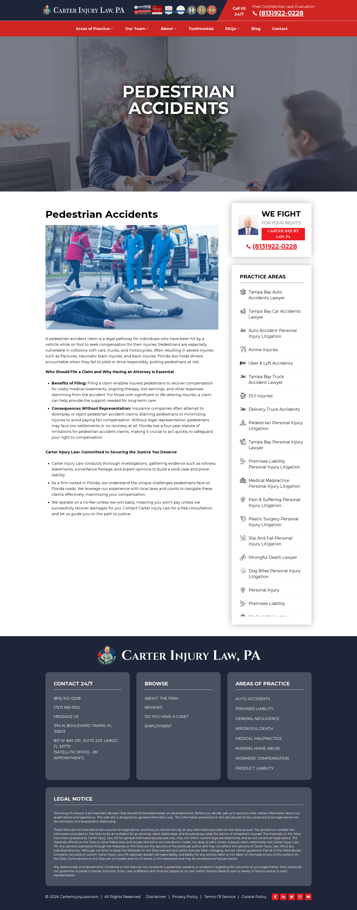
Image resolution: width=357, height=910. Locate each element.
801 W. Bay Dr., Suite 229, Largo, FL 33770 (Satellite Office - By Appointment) (86, 749)
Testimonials (201, 28)
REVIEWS (153, 707)
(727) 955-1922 (67, 707)
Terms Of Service (220, 896)
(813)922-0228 (281, 13)
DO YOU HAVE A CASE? (166, 716)
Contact (280, 28)
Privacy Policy (185, 896)
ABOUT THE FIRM (161, 698)
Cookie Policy (254, 896)
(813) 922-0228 (67, 698)
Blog (256, 28)
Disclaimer (156, 896)
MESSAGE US (66, 716)
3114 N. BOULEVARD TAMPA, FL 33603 (83, 728)
